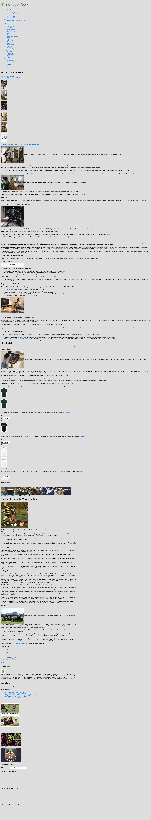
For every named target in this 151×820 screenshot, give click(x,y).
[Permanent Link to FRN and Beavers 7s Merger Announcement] (11, 754)
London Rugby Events (12, 54)
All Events (9, 51)
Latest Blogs (14, 495)
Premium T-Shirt (5, 434)
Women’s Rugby (11, 49)
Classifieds (9, 64)
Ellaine (15, 658)
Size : (2, 418)
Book (5, 19)
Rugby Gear (10, 40)
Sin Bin (9, 47)
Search (5, 8)
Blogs (5, 23)
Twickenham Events (12, 56)
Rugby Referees (11, 41)
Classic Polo (4, 468)
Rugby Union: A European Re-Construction (15, 696)
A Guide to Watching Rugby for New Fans (14, 697)
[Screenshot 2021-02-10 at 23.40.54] (4, 84)
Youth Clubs (13, 15)
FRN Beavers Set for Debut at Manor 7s (14, 692)
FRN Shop (9, 65)
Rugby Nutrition (11, 37)
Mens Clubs (13, 12)
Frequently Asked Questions (8, 76)
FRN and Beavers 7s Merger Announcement (15, 693)
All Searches (10, 9)
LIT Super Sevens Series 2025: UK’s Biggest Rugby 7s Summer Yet (21, 695)
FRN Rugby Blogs (5, 767)
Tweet (2, 662)
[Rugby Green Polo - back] (4, 403)
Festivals (9, 57)
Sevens (5, 68)
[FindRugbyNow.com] (15, 3)
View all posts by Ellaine (66, 678)
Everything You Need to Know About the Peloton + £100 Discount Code (20, 144)
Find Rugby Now (5, 495)
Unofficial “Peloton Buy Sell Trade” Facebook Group (17, 338)
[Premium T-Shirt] (4, 427)
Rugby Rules (10, 43)
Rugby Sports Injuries (12, 46)
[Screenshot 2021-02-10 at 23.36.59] (10, 77)
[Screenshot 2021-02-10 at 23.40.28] (4, 95)
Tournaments (10, 53)
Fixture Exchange (11, 61)
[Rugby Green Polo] (4, 392)
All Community (11, 60)
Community (7, 58)
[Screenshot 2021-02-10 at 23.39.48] (4, 105)
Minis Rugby (10, 33)
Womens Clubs (14, 13)
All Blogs (9, 25)
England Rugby (11, 29)
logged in (9, 686)
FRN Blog (9, 30)
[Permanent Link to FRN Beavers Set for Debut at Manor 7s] (11, 739)
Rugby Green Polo (6, 410)
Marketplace (10, 63)
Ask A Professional (11, 26)
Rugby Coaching (11, 39)
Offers (8, 67)
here (114, 346)
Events (5, 50)
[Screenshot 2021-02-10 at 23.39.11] (4, 116)
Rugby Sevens (10, 44)
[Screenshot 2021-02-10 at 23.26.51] (4, 137)
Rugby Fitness (10, 34)
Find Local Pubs (11, 16)
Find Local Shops (11, 17)
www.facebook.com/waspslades (21, 643)
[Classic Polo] (4, 451)
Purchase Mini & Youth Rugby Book (16, 20)
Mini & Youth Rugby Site (13, 22)
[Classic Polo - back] (4, 462)
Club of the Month (11, 27)
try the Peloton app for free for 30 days (25, 383)
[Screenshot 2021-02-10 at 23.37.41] (4, 127)
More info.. (68, 412)
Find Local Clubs (11, 10)
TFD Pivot (87, 320)
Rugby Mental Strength (13, 36)
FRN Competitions (11, 32)
